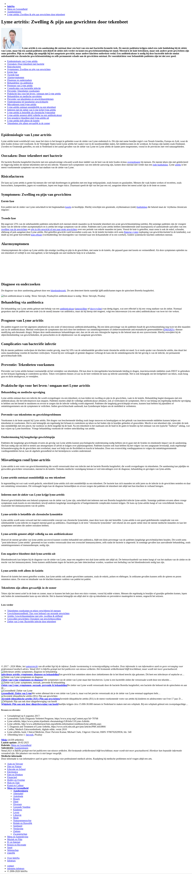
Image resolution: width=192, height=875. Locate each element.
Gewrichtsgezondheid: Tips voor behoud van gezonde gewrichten (38, 613)
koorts (68, 207)
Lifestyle (17, 815)
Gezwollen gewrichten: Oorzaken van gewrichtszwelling (34, 619)
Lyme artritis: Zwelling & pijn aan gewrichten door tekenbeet (36, 14)
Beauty (16, 799)
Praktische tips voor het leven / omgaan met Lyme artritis (34, 93)
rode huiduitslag (160, 164)
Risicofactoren (14, 66)
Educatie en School (16, 769)
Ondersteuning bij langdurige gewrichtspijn (27, 101)
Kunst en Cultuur (15, 785)
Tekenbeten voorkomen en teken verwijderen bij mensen (34, 610)
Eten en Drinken (15, 774)
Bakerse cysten (131, 232)
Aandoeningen (14, 11)
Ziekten (16, 831)
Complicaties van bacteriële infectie (24, 88)
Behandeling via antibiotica (20, 83)
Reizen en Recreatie (16, 845)
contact (10, 866)
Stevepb (29, 734)
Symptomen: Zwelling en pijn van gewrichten (29, 69)
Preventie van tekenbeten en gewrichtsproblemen (30, 99)
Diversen (17, 804)
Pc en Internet (13, 842)
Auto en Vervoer (15, 764)
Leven (16, 812)
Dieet (15, 801)
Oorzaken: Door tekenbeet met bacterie (25, 64)
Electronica (12, 772)
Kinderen (17, 809)
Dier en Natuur (14, 766)
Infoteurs (11, 860)
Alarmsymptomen (15, 77)
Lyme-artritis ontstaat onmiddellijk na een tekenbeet (31, 107)
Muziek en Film (14, 839)
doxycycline (96, 308)
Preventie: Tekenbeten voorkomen (23, 91)
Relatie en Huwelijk (22, 823)
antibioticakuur (67, 308)
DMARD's (169, 329)
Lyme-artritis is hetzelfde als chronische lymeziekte (31, 112)
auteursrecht (32, 666)
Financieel (12, 777)
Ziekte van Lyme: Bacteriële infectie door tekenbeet (31, 621)
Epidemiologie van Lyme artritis (22, 61)
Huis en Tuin (13, 782)
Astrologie (18, 796)
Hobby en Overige (16, 780)
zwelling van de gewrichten (14, 229)
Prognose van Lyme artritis (20, 85)
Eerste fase (12, 72)
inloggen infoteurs (15, 868)
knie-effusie (36, 234)
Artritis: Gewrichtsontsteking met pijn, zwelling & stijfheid (35, 616)
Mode (16, 818)
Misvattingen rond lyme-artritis (21, 104)
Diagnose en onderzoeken (19, 80)
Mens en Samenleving (17, 836)
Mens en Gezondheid (17, 9)
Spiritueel (17, 826)
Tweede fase (13, 74)
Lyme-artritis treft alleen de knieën (23, 120)
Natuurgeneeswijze (22, 820)
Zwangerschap (20, 834)
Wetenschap (13, 850)
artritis (178, 164)
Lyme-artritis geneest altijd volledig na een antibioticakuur (34, 115)
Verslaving (18, 828)
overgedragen (133, 162)
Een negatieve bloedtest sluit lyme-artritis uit (28, 118)
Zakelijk (11, 853)
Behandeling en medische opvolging (24, 96)
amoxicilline (81, 308)
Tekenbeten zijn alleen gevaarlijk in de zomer (28, 123)
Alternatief (18, 793)
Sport (9, 847)
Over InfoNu (13, 858)
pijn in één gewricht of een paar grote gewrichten (54, 229)
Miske (4, 740)
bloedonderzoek (58, 290)
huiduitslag (142, 207)
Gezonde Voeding (21, 807)
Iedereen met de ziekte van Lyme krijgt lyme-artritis (31, 110)
